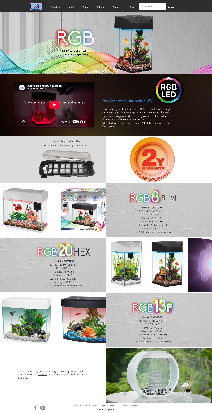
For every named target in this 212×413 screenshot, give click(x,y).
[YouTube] (43, 408)
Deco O (42, 374)
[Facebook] (35, 408)
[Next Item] (100, 210)
